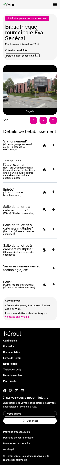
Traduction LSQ (12, 369)
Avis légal (8, 449)
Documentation (11, 352)
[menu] (55, 4)
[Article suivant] (43, 120)
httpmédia (21, 459)
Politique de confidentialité (18, 437)
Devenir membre (12, 375)
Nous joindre (10, 363)
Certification (10, 340)
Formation (9, 346)
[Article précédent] (33, 120)
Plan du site (9, 381)
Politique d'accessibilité (16, 432)
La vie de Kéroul (12, 358)
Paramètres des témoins (17, 443)
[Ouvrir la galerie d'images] (53, 120)
